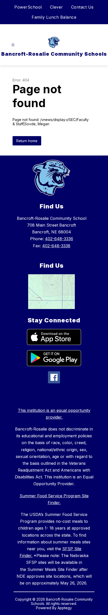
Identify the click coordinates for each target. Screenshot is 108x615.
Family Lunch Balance (54, 17)
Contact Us (82, 7)
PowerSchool (28, 7)
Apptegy (65, 608)
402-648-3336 (59, 238)
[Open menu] (13, 45)
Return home (26, 141)
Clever (56, 7)
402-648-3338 (56, 245)
